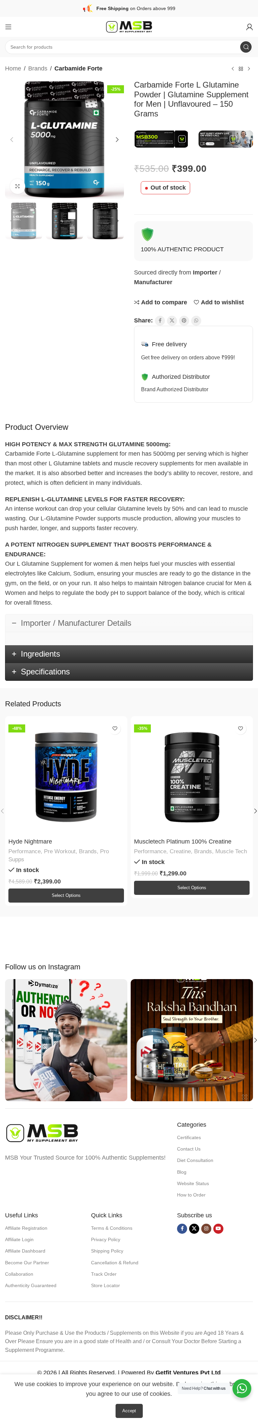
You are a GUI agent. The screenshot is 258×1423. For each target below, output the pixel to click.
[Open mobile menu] (8, 27)
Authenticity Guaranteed (30, 1285)
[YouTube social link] (218, 1229)
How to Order (191, 1195)
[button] (11, 139)
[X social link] (172, 321)
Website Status (193, 1183)
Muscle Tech (231, 851)
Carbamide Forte (78, 68)
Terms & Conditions (111, 1228)
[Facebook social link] (160, 321)
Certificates (189, 1137)
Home (13, 68)
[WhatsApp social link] (196, 321)
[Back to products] (241, 69)
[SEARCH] (246, 47)
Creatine (180, 851)
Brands (37, 68)
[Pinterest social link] (184, 321)
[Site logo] (129, 26)
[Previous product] (233, 69)
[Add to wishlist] (115, 728)
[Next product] (249, 69)
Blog (181, 1172)
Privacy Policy (105, 1239)
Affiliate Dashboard (25, 1251)
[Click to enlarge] (17, 186)
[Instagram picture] (66, 1040)
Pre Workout (60, 851)
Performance (24, 851)
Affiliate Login (19, 1239)
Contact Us (189, 1149)
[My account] (249, 27)
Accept (129, 1410)
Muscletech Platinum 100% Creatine (182, 841)
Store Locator (105, 1285)
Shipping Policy (107, 1251)
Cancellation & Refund (114, 1262)
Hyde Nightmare (30, 841)
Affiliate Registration (26, 1228)
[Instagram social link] (206, 1229)
